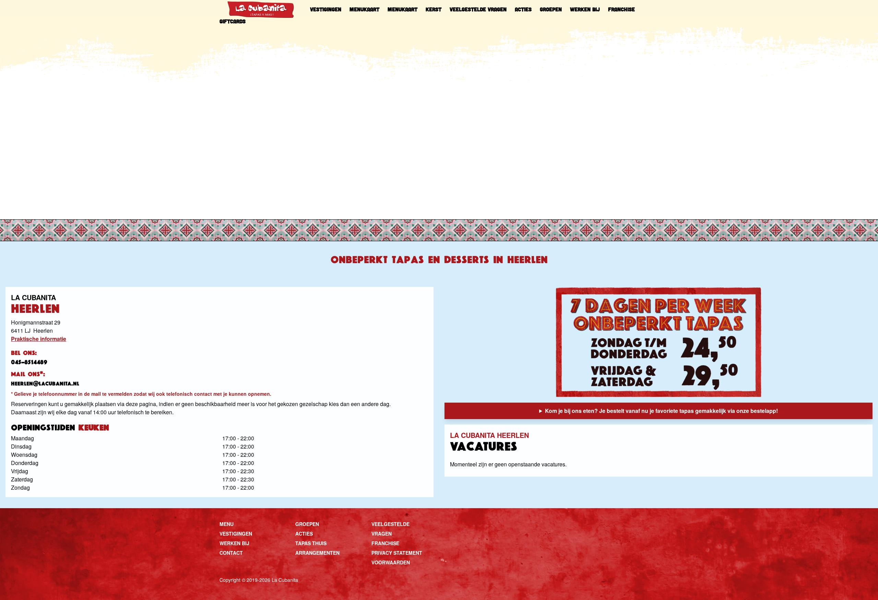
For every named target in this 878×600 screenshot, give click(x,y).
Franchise (621, 9)
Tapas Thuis (311, 543)
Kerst (433, 9)
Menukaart (364, 9)
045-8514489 (29, 362)
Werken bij (585, 9)
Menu (227, 524)
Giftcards (233, 21)
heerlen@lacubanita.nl (45, 384)
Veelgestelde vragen (478, 9)
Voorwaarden (390, 562)
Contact (231, 552)
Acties (523, 9)
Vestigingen (325, 9)
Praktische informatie (38, 339)
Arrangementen (317, 552)
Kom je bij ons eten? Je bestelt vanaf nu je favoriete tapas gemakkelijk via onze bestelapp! (661, 411)
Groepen (551, 9)
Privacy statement (396, 552)
